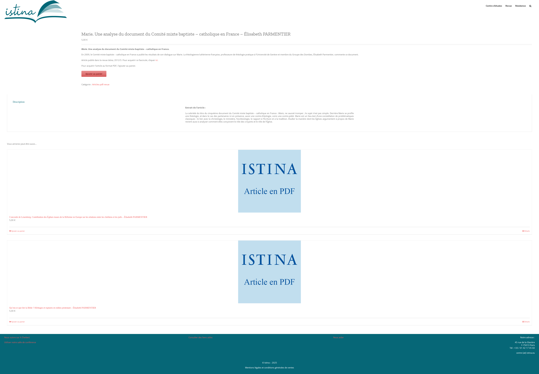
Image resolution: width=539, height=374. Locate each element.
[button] (530, 6)
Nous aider (338, 337)
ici (157, 60)
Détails (527, 231)
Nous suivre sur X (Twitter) (17, 337)
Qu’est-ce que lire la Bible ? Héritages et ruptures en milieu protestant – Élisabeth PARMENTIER (52, 308)
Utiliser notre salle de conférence (20, 342)
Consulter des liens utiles (201, 337)
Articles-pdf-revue (100, 84)
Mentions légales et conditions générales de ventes (269, 367)
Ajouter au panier (93, 73)
